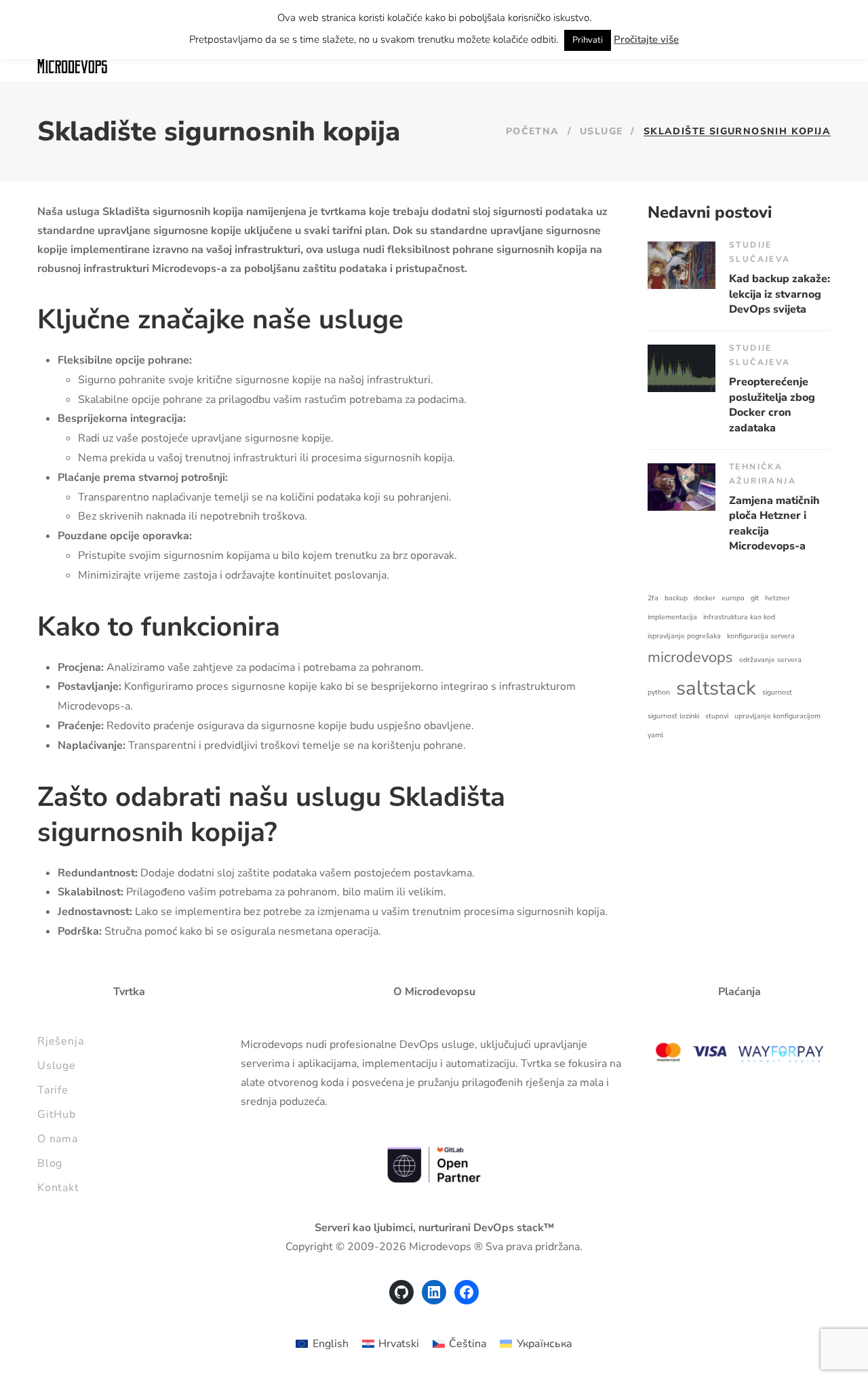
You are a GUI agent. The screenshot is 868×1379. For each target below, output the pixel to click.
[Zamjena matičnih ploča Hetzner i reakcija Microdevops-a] (681, 487)
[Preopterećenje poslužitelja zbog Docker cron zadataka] (681, 368)
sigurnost (777, 692)
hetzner (777, 598)
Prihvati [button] (587, 40)
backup (676, 598)
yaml (655, 735)
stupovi (716, 716)
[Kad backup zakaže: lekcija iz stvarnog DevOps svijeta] (681, 265)
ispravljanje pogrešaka (684, 636)
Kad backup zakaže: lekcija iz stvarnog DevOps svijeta (779, 294)
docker (704, 598)
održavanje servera (770, 660)
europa (733, 598)
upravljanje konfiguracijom (777, 716)
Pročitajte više (646, 39)
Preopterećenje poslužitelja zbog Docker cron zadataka (772, 404)
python (659, 692)
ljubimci (393, 1227)
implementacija (672, 617)
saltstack (716, 687)
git (755, 598)
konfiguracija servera (761, 636)
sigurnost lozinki (673, 716)
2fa (653, 598)
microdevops (690, 657)
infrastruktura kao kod (739, 617)
